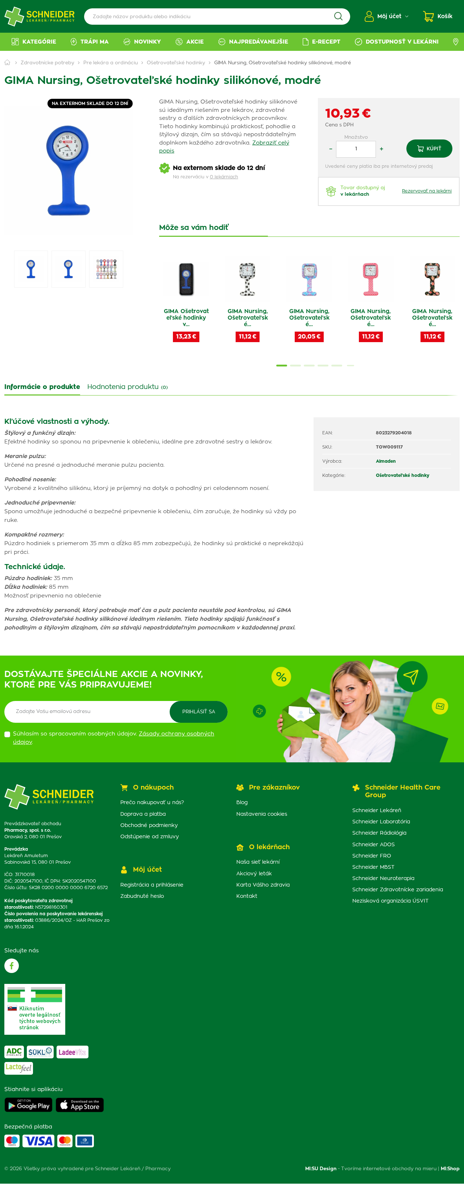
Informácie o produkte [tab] (42, 387)
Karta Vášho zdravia (263, 885)
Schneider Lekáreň (376, 810)
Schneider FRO (371, 856)
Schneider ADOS (373, 844)
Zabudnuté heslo (142, 896)
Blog (242, 802)
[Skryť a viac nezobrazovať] (298, 1106)
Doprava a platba (143, 814)
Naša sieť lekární (257, 862)
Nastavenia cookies (261, 814)
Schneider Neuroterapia (383, 878)
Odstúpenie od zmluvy (149, 836)
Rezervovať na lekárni (427, 191)
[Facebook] (11, 965)
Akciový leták (254, 873)
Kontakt (246, 896)
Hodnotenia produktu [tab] (127, 387)
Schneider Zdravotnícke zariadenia (397, 889)
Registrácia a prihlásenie (151, 885)
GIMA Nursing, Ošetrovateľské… (248, 318)
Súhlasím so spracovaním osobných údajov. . (113, 738)
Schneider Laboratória (381, 821)
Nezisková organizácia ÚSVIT (390, 901)
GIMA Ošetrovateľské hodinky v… (186, 318)
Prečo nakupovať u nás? (152, 802)
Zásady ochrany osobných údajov (252, 1184)
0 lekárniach (224, 177)
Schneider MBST (373, 867)
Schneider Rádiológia (379, 833)
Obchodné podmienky (149, 825)
